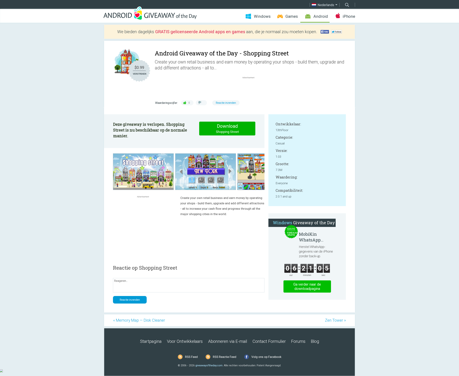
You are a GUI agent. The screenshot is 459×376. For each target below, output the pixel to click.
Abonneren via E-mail (227, 341)
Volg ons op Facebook (266, 357)
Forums (298, 341)
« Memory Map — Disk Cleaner (139, 320)
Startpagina (151, 341)
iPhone (349, 16)
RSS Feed (191, 357)
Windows (262, 16)
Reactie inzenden (226, 102)
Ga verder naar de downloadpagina (307, 286)
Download (227, 128)
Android (320, 16)
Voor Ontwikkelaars (185, 341)
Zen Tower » (335, 320)
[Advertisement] (250, 88)
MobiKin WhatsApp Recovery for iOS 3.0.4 (315, 237)
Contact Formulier (269, 341)
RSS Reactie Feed (224, 357)
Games (291, 16)
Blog (315, 341)
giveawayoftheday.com (209, 365)
